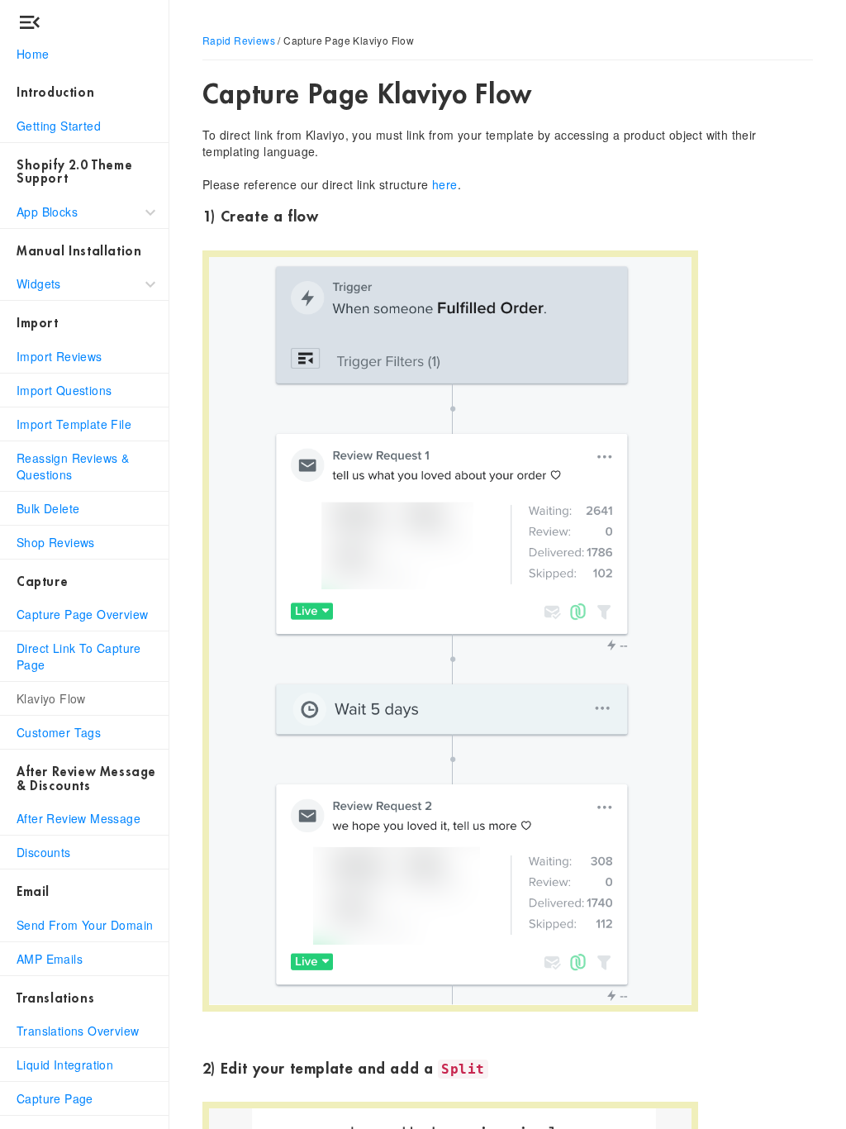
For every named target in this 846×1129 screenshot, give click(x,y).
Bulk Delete (48, 508)
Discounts (44, 852)
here (445, 184)
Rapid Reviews (238, 40)
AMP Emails (50, 958)
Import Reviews (59, 356)
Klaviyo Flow (51, 698)
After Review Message (78, 818)
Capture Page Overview (82, 614)
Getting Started (59, 125)
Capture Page (55, 1098)
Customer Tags (59, 732)
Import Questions (64, 390)
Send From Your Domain (85, 925)
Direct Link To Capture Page (79, 656)
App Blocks (47, 211)
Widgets (39, 283)
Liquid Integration (65, 1064)
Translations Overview (78, 1030)
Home (33, 53)
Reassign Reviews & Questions (73, 466)
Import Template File (74, 424)
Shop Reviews (56, 542)
